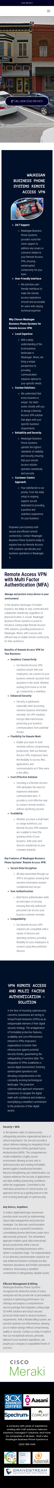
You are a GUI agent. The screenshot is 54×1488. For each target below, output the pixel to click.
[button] (27, 101)
